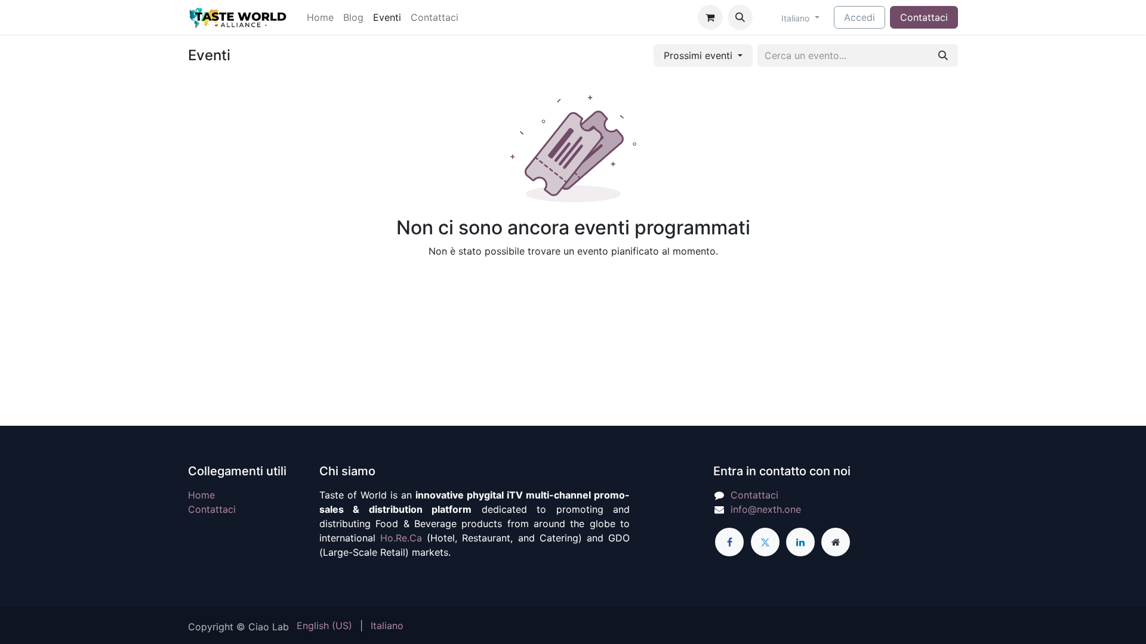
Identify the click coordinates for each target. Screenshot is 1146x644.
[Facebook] (729, 542)
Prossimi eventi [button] (699, 55)
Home (201, 495)
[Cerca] (943, 55)
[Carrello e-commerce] (710, 17)
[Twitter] (765, 542)
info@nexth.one (766, 509)
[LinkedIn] (800, 542)
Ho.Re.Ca (401, 538)
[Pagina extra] (835, 542)
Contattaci (924, 17)
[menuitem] (320, 17)
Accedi (859, 17)
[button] (740, 17)
